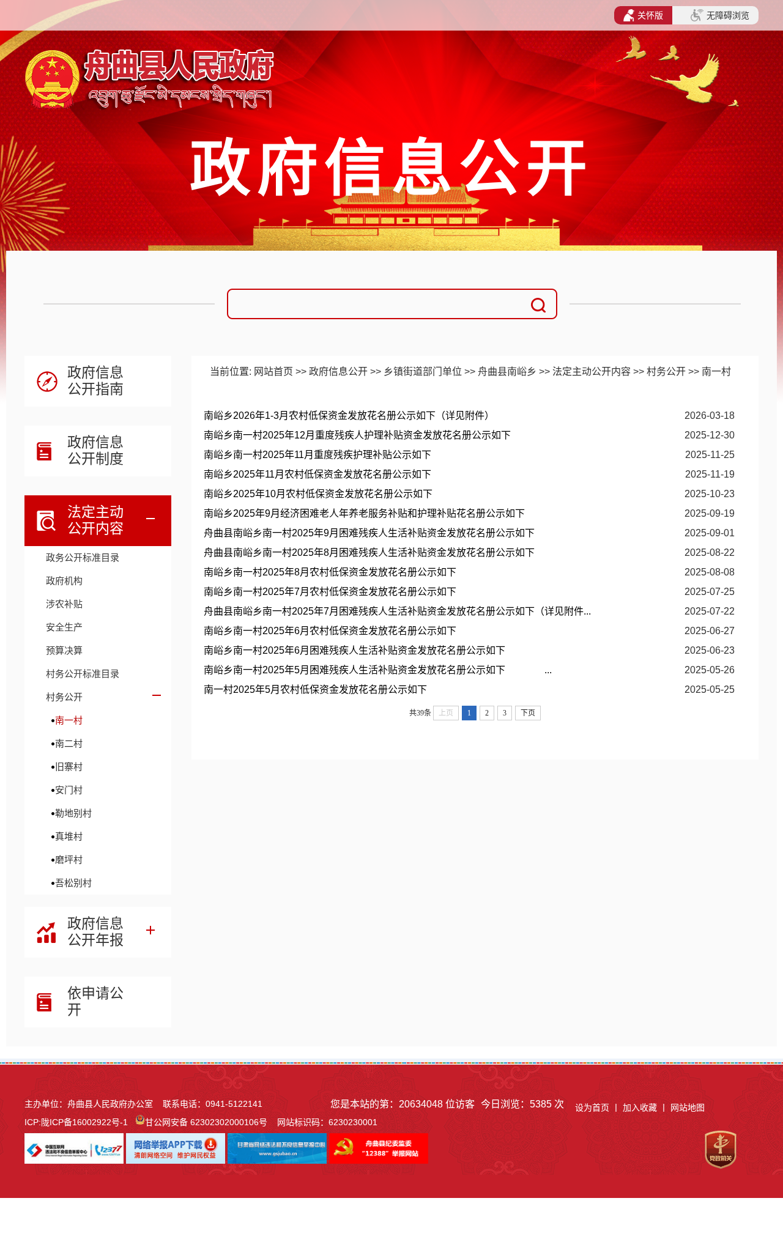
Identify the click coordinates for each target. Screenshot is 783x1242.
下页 (528, 713)
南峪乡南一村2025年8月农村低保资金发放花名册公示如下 (330, 572)
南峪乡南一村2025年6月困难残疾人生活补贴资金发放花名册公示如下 (354, 650)
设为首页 (592, 1107)
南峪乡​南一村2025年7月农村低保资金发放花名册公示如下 (330, 591)
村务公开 (64, 697)
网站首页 (273, 371)
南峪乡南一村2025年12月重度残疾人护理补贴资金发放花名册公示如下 (357, 435)
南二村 (69, 743)
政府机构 (64, 580)
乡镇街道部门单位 (423, 371)
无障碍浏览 (728, 15)
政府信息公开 (338, 371)
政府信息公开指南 (95, 380)
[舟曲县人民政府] (151, 58)
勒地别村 (73, 813)
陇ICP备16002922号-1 (84, 1122)
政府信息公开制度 (95, 450)
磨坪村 (69, 859)
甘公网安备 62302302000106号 (206, 1122)
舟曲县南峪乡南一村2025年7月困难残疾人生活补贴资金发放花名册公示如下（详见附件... (397, 611)
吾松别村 (73, 883)
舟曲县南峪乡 (507, 371)
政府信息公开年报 (95, 931)
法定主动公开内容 (95, 520)
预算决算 (64, 650)
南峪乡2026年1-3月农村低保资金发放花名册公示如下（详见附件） (349, 415)
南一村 (69, 720)
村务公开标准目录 (82, 673)
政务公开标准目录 (82, 557)
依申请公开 (95, 1001)
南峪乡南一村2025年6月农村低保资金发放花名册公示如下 (330, 631)
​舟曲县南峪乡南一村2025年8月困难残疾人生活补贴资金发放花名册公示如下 (369, 552)
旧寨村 (69, 766)
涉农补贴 (64, 604)
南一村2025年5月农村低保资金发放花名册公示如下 (315, 689)
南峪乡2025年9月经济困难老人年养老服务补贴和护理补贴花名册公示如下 (364, 513)
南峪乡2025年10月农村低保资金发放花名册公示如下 (318, 494)
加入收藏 (641, 1107)
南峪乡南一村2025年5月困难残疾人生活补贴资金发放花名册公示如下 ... (378, 670)
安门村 (69, 790)
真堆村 (69, 836)
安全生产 (64, 627)
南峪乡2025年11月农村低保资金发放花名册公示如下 (317, 474)
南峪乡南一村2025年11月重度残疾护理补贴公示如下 (317, 454)
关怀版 (650, 15)
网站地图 (687, 1107)
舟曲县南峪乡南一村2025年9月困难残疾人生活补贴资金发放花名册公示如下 (369, 533)
